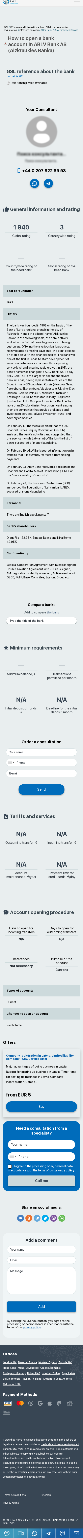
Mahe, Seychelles (28, 1367)
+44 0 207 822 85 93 (44, 170)
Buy (41, 1106)
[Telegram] (37, 1218)
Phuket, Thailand (32, 1378)
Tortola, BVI (65, 1362)
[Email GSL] (76, 1533)
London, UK (10, 1362)
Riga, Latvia (68, 1373)
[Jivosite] (7, 1533)
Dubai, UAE (33, 1373)
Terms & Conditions (14, 1495)
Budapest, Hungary (14, 1373)
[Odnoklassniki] (28, 1218)
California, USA (12, 1384)
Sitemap (46, 1495)
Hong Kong (9, 1367)
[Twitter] (45, 1218)
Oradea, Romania (50, 1367)
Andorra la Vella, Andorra (57, 1378)
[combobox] (11, 762)
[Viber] (53, 1218)
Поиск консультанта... (41, 154)
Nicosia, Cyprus (47, 1362)
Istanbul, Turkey (51, 1373)
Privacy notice (11, 1503)
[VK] (20, 1218)
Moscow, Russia (27, 1362)
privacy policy (64, 1170)
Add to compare (41, 612)
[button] (21, 1533)
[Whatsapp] (61, 1218)
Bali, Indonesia (11, 1378)
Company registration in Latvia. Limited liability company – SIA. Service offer (40, 1057)
